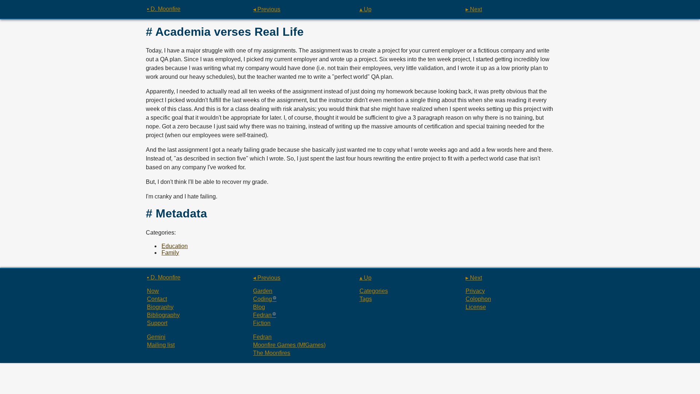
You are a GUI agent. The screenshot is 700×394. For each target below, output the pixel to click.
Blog (259, 307)
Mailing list (161, 345)
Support (157, 323)
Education (175, 246)
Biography (160, 307)
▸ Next (474, 9)
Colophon (478, 299)
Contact (157, 299)
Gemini (156, 337)
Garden (262, 291)
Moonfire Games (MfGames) (289, 345)
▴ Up (365, 9)
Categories (373, 291)
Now (153, 291)
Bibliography (163, 315)
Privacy (475, 291)
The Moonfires (271, 353)
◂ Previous (266, 9)
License (476, 307)
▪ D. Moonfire (163, 9)
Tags (365, 299)
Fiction (262, 323)
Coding (262, 299)
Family (170, 253)
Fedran (262, 315)
